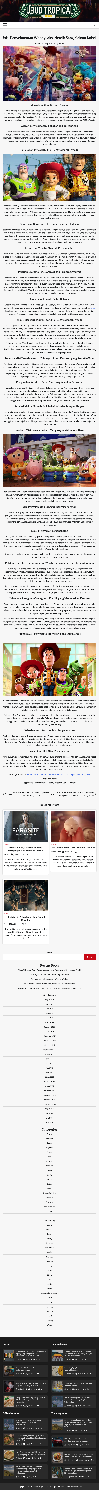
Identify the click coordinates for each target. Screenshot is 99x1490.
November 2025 (50, 1040)
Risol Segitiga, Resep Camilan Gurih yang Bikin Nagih (49, 974)
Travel (49, 1316)
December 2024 (49, 1091)
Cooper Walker (72, 1477)
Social (49, 1298)
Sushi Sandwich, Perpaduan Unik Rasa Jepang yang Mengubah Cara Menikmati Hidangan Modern (31, 1353)
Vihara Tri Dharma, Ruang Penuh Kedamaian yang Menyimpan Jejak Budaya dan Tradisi (49, 970)
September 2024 (49, 1104)
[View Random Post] (94, 25)
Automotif (49, 1138)
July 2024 (49, 1113)
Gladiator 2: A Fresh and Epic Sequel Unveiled (26, 918)
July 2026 (49, 1004)
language (49, 1257)
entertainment (49, 1207)
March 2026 (49, 1022)
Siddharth (21, 1389)
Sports (49, 1302)
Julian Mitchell (56, 852)
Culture (49, 1184)
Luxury (49, 1266)
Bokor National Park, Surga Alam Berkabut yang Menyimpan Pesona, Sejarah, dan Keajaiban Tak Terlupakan (30, 1469)
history (49, 1239)
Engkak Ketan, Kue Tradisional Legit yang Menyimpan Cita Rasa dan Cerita (31, 1453)
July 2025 (49, 1059)
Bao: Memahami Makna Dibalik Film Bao (73, 847)
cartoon (49, 1170)
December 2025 (50, 1036)
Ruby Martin (71, 1445)
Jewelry (49, 1252)
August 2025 (49, 1054)
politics (49, 1284)
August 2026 (49, 1000)
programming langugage (50, 1293)
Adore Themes (75, 1486)
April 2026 (49, 1018)
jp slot (93, 308)
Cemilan (50, 1175)
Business (49, 1166)
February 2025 (49, 1081)
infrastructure (49, 1248)
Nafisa (61, 43)
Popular (49, 1289)
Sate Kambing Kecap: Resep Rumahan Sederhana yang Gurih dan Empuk (79, 1455)
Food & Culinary (49, 1220)
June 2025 (49, 1063)
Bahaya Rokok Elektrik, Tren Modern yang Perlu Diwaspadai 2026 (31, 1384)
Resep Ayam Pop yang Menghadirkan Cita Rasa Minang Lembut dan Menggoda (30, 1399)
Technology (49, 1307)
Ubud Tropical (39, 1486)
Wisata (49, 1325)
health (49, 1234)
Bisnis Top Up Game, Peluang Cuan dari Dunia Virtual (29, 1369)
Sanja (5, 924)
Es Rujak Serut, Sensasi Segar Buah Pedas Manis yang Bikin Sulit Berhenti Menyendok (49, 988)
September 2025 (49, 1050)
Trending (49, 1320)
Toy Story (71, 782)
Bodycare (49, 1161)
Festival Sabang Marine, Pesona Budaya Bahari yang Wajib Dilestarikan (49, 983)
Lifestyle (49, 1261)
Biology (49, 1152)
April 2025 (49, 1072)
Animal (49, 1134)
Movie (54, 779)
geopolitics (49, 1229)
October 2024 (49, 1100)
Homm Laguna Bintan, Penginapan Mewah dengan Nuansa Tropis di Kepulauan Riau (78, 1470)
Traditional (49, 1311)
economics (49, 1198)
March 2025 (49, 1077)
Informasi (49, 1243)
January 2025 (49, 1086)
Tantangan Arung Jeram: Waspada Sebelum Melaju (49, 979)
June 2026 (49, 1009)
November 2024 (49, 1095)
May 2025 (49, 1068)
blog (49, 1157)
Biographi (49, 1148)
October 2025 (49, 1045)
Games (49, 1225)
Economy (49, 1202)
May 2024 (49, 1122)
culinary (49, 1179)
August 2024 (49, 1109)
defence (49, 1188)
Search (49, 952)
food (49, 1216)
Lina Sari (6, 854)
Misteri (49, 1270)
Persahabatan (60, 782)
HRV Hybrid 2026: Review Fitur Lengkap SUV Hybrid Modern (76, 1440)
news (50, 1279)
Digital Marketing (49, 1193)
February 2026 (49, 1027)
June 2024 (49, 1118)
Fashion (49, 1211)
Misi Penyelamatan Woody (41, 782)
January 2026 (49, 1031)
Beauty (49, 1143)
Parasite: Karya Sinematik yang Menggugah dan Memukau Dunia (25, 849)
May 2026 (49, 1013)
